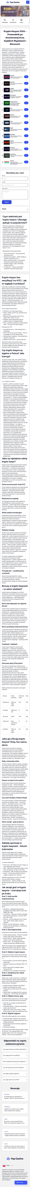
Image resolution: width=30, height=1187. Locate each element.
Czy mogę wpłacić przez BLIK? (11, 1079)
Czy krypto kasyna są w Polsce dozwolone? (14, 1049)
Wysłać (7, 202)
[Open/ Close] (27, 209)
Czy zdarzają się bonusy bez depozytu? (13, 1067)
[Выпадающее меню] (27, 2)
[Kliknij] (26, 76)
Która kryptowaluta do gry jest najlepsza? (14, 1061)
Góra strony (19, 1182)
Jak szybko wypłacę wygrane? (11, 1073)
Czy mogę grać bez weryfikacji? (11, 1055)
